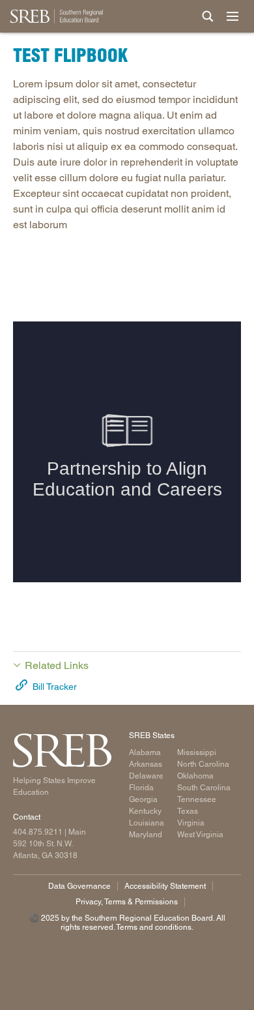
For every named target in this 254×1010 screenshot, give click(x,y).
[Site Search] (207, 16)
